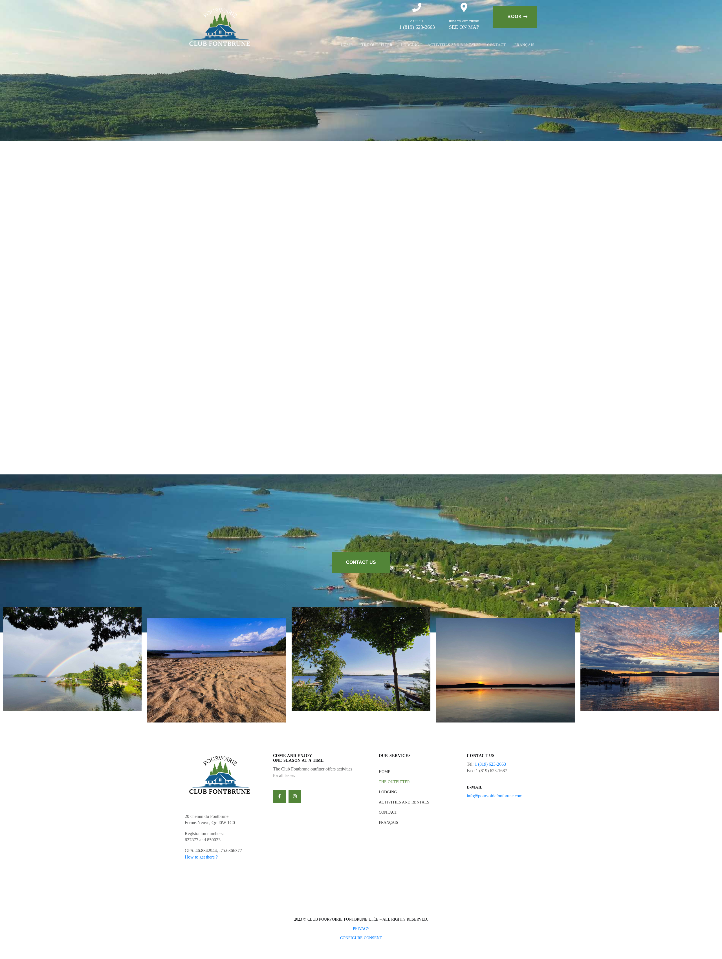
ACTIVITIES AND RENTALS (453, 45)
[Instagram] (295, 796)
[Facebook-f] (279, 796)
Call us (417, 21)
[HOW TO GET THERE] (463, 7)
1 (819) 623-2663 (490, 764)
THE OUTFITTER (377, 45)
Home (347, 45)
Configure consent (361, 938)
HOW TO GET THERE (464, 21)
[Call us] (416, 7)
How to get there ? (201, 857)
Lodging (410, 45)
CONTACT (496, 45)
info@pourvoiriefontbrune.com (494, 795)
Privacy (361, 929)
